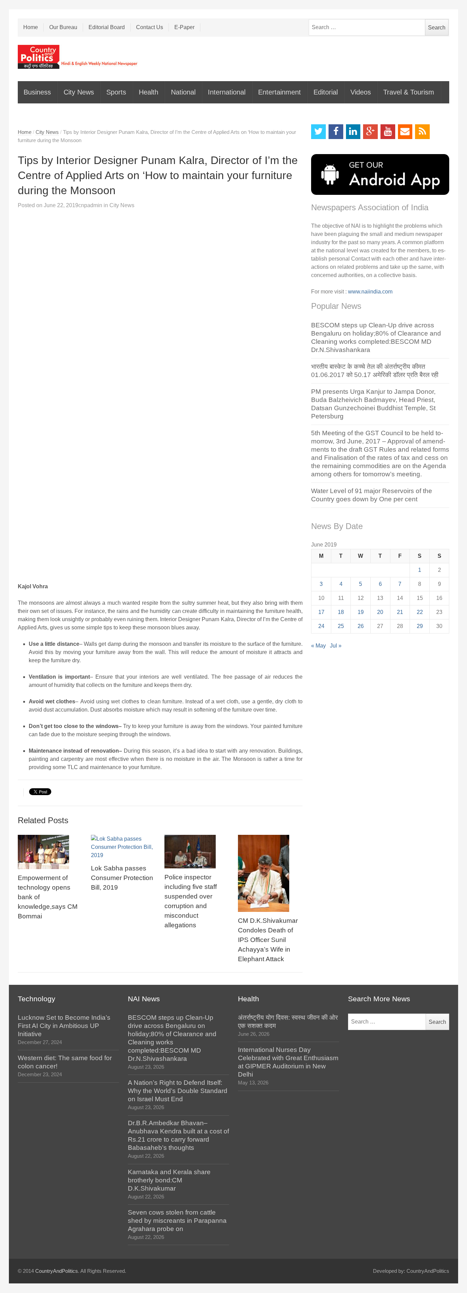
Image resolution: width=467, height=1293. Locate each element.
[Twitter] (318, 131)
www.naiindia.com (370, 291)
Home (30, 27)
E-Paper (184, 27)
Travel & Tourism (408, 92)
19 (361, 612)
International (226, 92)
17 (321, 612)
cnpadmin (90, 205)
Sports (116, 92)
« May (318, 646)
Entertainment (279, 92)
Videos (360, 92)
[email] (405, 131)
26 (361, 626)
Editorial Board (107, 27)
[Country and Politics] (78, 57)
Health (148, 92)
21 (400, 612)
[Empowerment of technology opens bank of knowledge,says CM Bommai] (50, 852)
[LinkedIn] (353, 131)
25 (341, 626)
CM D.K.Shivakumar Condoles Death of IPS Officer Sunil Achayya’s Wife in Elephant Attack (268, 940)
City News (79, 92)
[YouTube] (388, 131)
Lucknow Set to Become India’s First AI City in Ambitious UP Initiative (64, 1026)
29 (420, 626)
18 (341, 612)
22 (420, 612)
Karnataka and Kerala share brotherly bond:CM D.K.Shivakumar (169, 1180)
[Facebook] (336, 131)
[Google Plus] (370, 131)
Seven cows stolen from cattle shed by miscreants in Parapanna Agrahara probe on (177, 1220)
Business (37, 92)
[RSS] (422, 131)
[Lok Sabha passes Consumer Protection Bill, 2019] (123, 847)
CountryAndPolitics (56, 1271)
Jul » (336, 646)
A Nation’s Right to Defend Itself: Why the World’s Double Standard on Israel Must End (177, 1091)
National (183, 92)
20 (380, 612)
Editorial (325, 92)
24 (321, 626)
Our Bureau (63, 27)
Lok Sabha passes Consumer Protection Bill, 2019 (122, 878)
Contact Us (149, 27)
